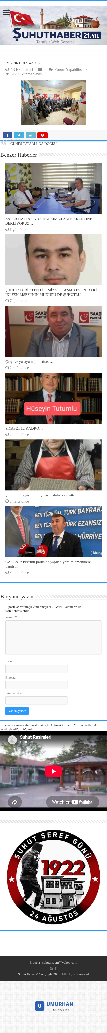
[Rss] (51, 968)
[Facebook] (55, 968)
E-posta (11, 677)
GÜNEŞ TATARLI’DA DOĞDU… (35, 142)
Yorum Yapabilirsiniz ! (72, 69)
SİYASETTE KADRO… (24, 428)
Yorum (11, 617)
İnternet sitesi (14, 693)
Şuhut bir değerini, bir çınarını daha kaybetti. (40, 495)
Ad (8, 662)
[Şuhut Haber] (53, 25)
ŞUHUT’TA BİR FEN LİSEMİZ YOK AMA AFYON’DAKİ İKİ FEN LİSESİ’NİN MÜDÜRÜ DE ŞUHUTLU (51, 292)
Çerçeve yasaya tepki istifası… (29, 361)
